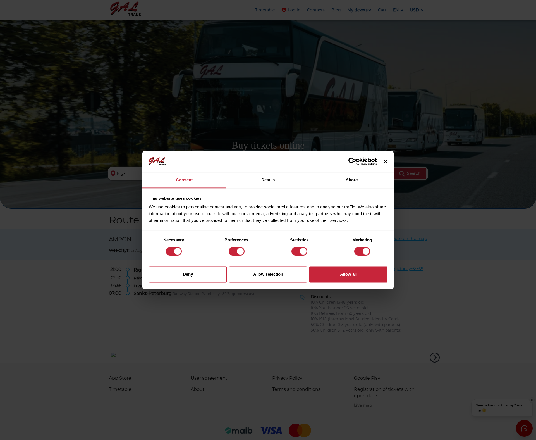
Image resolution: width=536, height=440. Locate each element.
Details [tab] (268, 180)
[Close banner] (385, 161)
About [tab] (352, 180)
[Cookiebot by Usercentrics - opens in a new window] (352, 161)
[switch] (237, 251)
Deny (188, 274)
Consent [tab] (184, 180)
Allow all (348, 274)
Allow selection (268, 274)
